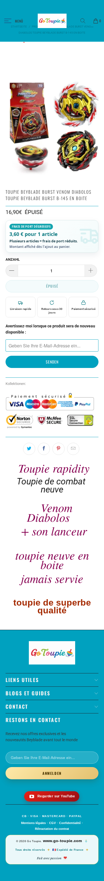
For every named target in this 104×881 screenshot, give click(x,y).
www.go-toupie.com (62, 840)
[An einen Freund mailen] (73, 449)
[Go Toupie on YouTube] (51, 796)
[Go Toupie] (52, 21)
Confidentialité (70, 823)
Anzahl (13, 259)
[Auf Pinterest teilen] (58, 449)
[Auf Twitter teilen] (29, 449)
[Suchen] (85, 20)
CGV (52, 823)
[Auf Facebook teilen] (44, 449)
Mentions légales (33, 823)
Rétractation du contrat (52, 828)
